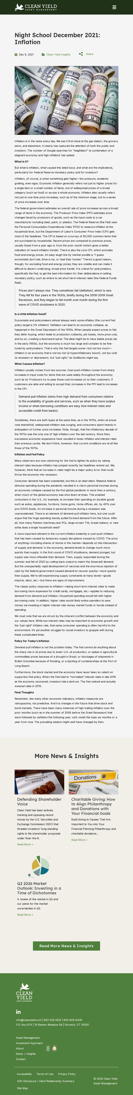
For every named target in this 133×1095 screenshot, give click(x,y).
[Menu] (114, 7)
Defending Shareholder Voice (39, 801)
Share (89, 54)
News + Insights (26, 1053)
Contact (20, 1059)
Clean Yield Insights (58, 54)
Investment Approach (29, 1043)
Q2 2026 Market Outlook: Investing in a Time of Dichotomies (39, 888)
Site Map (22, 1088)
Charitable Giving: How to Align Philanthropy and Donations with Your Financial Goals (93, 806)
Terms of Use (44, 1074)
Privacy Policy (67, 1074)
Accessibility (24, 1074)
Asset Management (28, 1037)
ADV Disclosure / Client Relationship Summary (45, 1081)
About (20, 1048)
